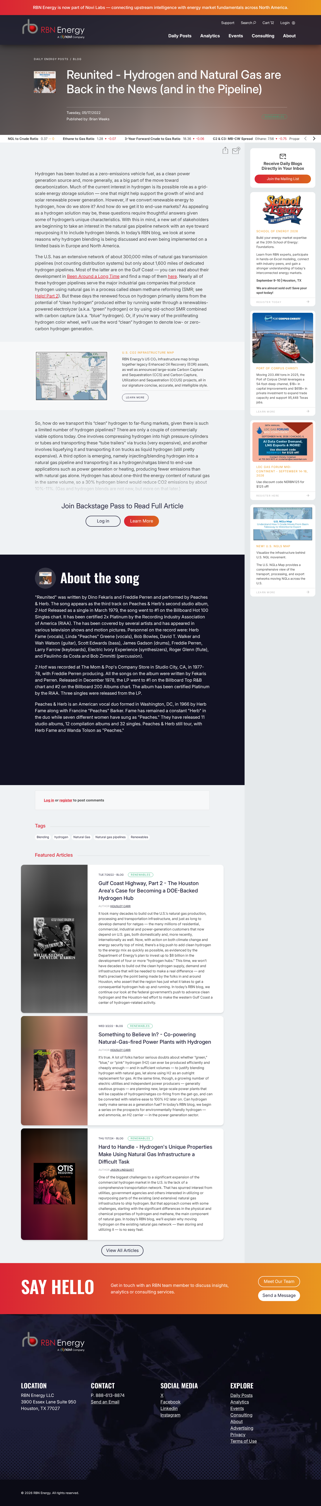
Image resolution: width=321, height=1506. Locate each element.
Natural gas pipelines (110, 837)
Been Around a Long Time (93, 276)
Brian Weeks (99, 119)
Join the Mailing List (283, 179)
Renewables (274, 116)
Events (236, 35)
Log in (103, 521)
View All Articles (122, 1250)
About (289, 35)
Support (227, 23)
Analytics (210, 35)
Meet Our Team (279, 1281)
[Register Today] (282, 210)
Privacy (237, 1434)
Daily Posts (180, 35)
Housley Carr (120, 906)
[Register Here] (282, 442)
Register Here (267, 495)
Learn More (135, 397)
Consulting (263, 35)
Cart (265, 23)
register (65, 800)
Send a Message (279, 1295)
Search (246, 23)
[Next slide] (313, 138)
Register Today (268, 302)
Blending (43, 837)
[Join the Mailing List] (236, 151)
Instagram (170, 1415)
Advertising (241, 1428)
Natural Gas (81, 837)
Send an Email (105, 1402)
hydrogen (61, 837)
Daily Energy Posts (51, 59)
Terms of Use (243, 1441)
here (172, 276)
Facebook (170, 1402)
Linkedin (169, 1408)
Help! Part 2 (46, 296)
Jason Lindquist (122, 1169)
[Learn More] (71, 376)
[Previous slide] (305, 138)
